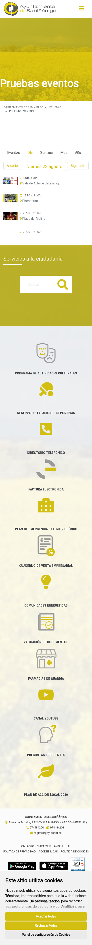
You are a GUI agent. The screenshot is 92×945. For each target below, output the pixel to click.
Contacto (26, 846)
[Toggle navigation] (82, 9)
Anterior (13, 166)
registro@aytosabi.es (47, 832)
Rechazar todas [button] (46, 925)
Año (78, 152)
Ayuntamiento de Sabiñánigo (23, 107)
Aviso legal (62, 846)
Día (30, 152)
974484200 (36, 827)
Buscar (62, 284)
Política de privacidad (19, 851)
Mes (63, 152)
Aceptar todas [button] (46, 916)
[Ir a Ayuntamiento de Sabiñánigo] (30, 9)
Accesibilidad (48, 851)
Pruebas (55, 107)
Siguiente (78, 166)
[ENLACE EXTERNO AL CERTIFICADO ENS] (78, 865)
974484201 (56, 827)
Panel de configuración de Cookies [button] (46, 934)
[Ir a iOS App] (54, 865)
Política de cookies (75, 851)
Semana (46, 152)
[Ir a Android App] (21, 865)
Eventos (13, 152)
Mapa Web (44, 846)
